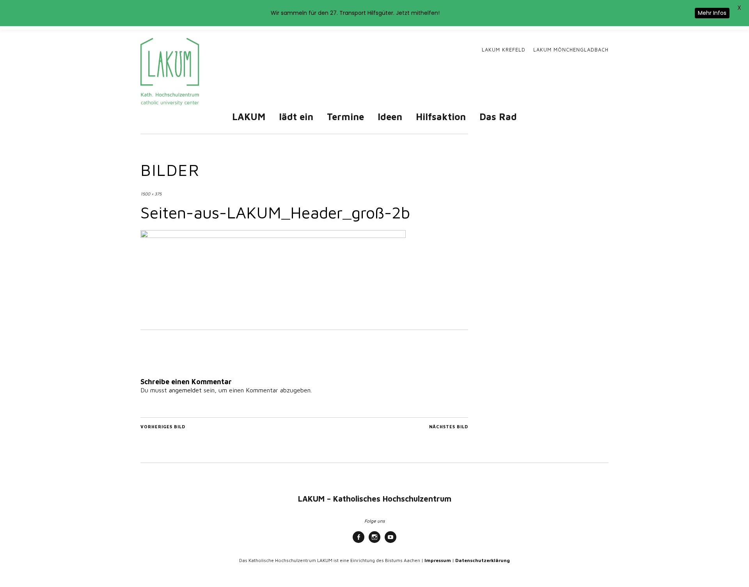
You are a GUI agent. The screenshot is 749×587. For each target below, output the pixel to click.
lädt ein (296, 116)
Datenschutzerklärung (482, 560)
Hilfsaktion (441, 116)
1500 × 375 (151, 193)
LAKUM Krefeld (503, 50)
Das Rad (498, 116)
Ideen (390, 116)
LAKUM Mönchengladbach (571, 50)
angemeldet (185, 390)
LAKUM (248, 116)
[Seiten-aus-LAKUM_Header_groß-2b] (273, 235)
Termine (345, 116)
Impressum (437, 560)
